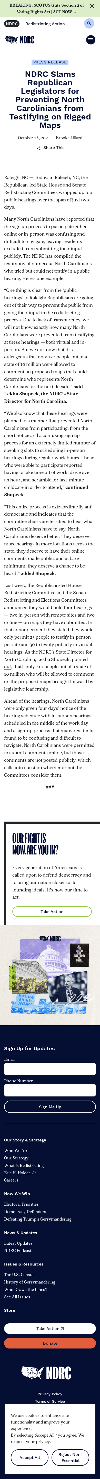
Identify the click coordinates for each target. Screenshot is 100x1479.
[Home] (50, 1373)
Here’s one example (42, 278)
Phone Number (18, 1080)
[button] (91, 39)
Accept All (29, 1457)
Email (9, 1059)
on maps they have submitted (55, 622)
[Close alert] (93, 8)
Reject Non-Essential (70, 1457)
